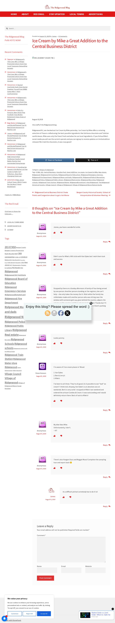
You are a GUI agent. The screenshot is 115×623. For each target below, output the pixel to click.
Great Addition (72, 172)
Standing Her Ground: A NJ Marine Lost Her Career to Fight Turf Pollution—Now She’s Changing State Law (17, 171)
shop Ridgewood (92, 182)
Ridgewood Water (63, 182)
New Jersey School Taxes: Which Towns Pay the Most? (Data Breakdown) (17, 183)
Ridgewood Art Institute (49, 175)
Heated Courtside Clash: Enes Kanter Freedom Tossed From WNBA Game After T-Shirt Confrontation (17, 89)
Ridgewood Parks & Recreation (93, 177)
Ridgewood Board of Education (69, 175)
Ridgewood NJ (77, 177)
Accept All (44, 614)
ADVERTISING (96, 14)
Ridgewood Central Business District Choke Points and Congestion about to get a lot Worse (50, 193)
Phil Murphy (16, 268)
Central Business (50, 172)
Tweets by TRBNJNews (13, 195)
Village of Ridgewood (64, 185)
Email (63, 566)
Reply (105, 242)
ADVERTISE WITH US (14, 226)
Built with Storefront (13, 620)
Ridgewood (36, 175)
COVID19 (24, 257)
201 (42, 172)
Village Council (51, 185)
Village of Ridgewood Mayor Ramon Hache (87, 185)
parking (9, 268)
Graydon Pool (61, 172)
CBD (20, 253)
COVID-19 (17, 257)
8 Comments (63, 36)
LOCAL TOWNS (77, 14)
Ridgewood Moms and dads (62, 177)
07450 (38, 172)
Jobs (22, 262)
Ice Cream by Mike (91, 172)
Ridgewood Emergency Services (92, 175)
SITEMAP (10, 230)
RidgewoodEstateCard (77, 182)
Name (39, 566)
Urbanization (8, 370)
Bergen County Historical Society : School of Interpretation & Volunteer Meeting (93, 193)
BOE (16, 254)
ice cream (81, 172)
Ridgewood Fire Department (42, 177)
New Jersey (102, 172)
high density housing (14, 262)
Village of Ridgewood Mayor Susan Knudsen (15, 386)
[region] (29, 607)
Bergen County (21, 247)
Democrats (8, 260)
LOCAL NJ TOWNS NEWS (15, 222)
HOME (14, 14)
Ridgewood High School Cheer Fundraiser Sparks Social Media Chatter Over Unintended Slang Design (16, 158)
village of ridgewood (46, 170)
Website (88, 566)
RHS (22, 268)
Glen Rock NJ (16, 260)
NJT (11, 265)
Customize (14, 614)
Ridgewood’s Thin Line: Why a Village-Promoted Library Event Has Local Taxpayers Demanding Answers (17, 63)
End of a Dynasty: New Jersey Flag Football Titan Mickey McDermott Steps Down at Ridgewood (16, 114)
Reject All (29, 614)
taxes (19, 367)
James (54, 36)
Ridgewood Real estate (72, 180)
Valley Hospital (17, 370)
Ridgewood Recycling (88, 180)
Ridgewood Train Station (47, 182)
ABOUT (25, 14)
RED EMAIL (38, 14)
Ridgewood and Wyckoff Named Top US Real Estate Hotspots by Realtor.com (16, 126)
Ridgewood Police (38, 180)
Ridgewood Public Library (54, 180)
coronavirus (10, 257)
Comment (41, 535)
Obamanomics (17, 265)
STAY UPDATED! (57, 14)
